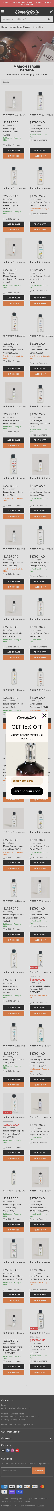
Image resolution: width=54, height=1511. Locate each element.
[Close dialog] (44, 715)
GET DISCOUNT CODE (27, 791)
